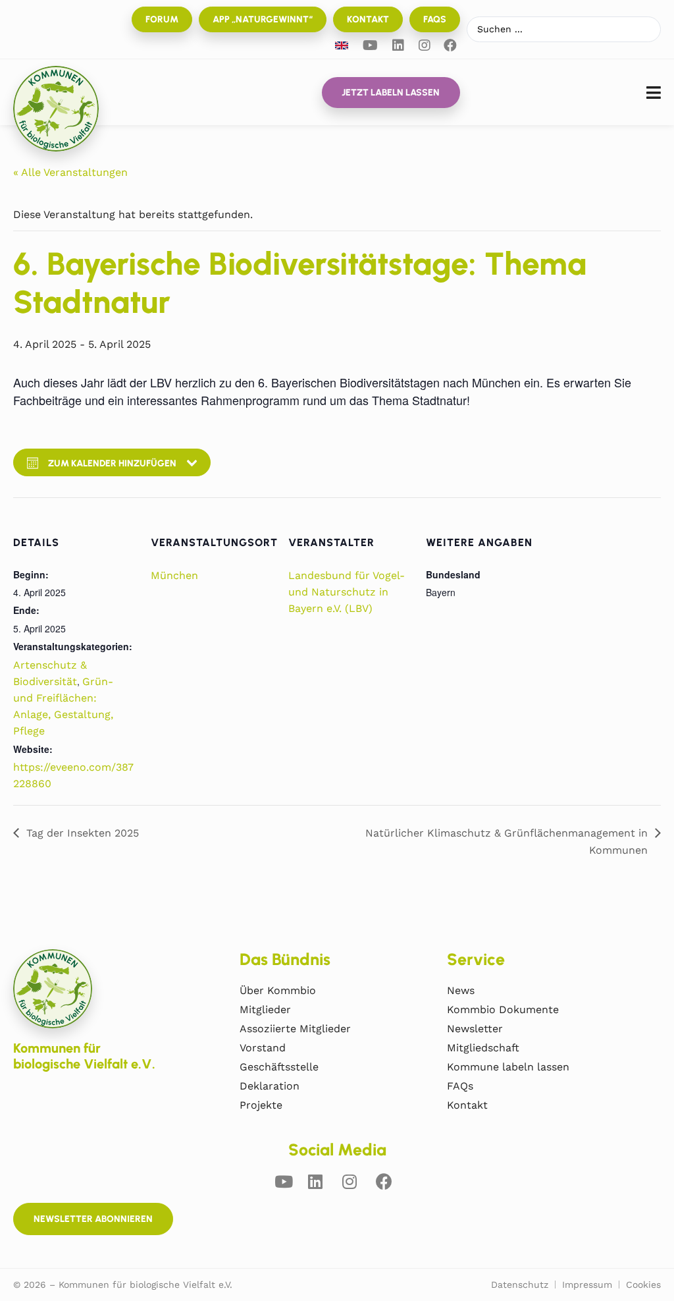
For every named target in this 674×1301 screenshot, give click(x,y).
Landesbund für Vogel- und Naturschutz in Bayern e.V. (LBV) (346, 592)
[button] (653, 92)
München (174, 575)
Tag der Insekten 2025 (82, 833)
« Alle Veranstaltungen (70, 172)
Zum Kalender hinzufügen (112, 463)
